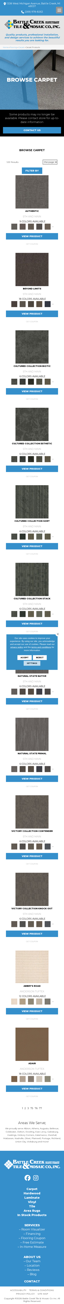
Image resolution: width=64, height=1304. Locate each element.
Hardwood (32, 1193)
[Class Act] (31, 1079)
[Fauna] (39, 304)
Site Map (43, 1294)
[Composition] (39, 381)
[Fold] (31, 536)
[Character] (22, 381)
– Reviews (32, 1270)
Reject (40, 657)
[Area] (32, 269)
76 (36, 1108)
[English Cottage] (47, 1079)
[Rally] (39, 846)
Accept (25, 657)
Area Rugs (32, 1210)
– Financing (32, 1234)
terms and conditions (41, 647)
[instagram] (35, 1178)
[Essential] (22, 691)
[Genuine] (31, 226)
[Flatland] (47, 304)
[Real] (47, 226)
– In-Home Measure (32, 1247)
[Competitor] (31, 846)
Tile (32, 1206)
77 (40, 1108)
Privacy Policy (25, 1294)
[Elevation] (31, 304)
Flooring (13, 47)
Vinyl (32, 1202)
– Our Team (32, 1261)
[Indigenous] (31, 691)
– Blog (32, 1274)
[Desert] (22, 304)
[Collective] (31, 381)
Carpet (21, 47)
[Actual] (32, 192)
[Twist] (47, 536)
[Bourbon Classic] (32, 1044)
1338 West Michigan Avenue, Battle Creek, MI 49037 (33, 5)
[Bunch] (22, 536)
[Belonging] (14, 691)
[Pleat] (39, 536)
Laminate (32, 1197)
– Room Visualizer (32, 1229)
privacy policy (16, 647)
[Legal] (39, 226)
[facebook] (27, 1178)
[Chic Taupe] (39, 1001)
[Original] (47, 691)
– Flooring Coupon (32, 1238)
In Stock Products (32, 1215)
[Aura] (32, 966)
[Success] (47, 846)
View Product (32, 236)
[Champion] (22, 846)
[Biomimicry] (32, 346)
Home (5, 47)
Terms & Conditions (41, 1290)
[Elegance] (39, 1079)
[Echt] (22, 226)
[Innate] (39, 691)
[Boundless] (31, 1001)
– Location (32, 1265)
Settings (32, 663)
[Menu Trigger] (59, 10)
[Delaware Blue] (47, 1001)
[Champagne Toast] (22, 1079)
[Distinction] (47, 381)
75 (31, 1108)
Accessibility (18, 1290)
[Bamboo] (22, 1001)
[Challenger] (32, 811)
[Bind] (32, 501)
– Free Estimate (32, 1242)
